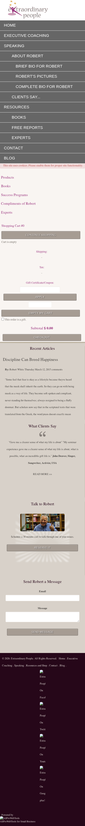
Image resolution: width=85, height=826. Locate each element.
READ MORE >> (42, 474)
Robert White (16, 369)
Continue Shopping (40, 235)
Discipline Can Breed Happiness (30, 359)
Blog (62, 665)
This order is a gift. (15, 319)
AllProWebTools (8, 821)
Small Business (27, 821)
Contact (53, 665)
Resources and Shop (36, 665)
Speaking (19, 665)
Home (62, 658)
